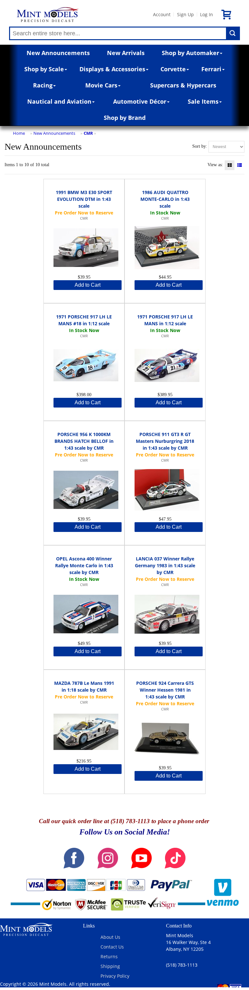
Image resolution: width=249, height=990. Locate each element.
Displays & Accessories (112, 69)
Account (162, 14)
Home (19, 133)
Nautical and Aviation (59, 101)
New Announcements (58, 53)
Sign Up (185, 14)
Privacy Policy (115, 976)
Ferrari (211, 69)
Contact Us (112, 947)
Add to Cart (88, 285)
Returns (109, 956)
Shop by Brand (125, 117)
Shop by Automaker (190, 53)
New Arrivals (126, 53)
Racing (43, 85)
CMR (88, 133)
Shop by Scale (44, 69)
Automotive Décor (139, 101)
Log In (206, 14)
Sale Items (203, 101)
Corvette (173, 69)
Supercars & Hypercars (183, 85)
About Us (110, 937)
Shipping (110, 966)
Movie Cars (101, 85)
